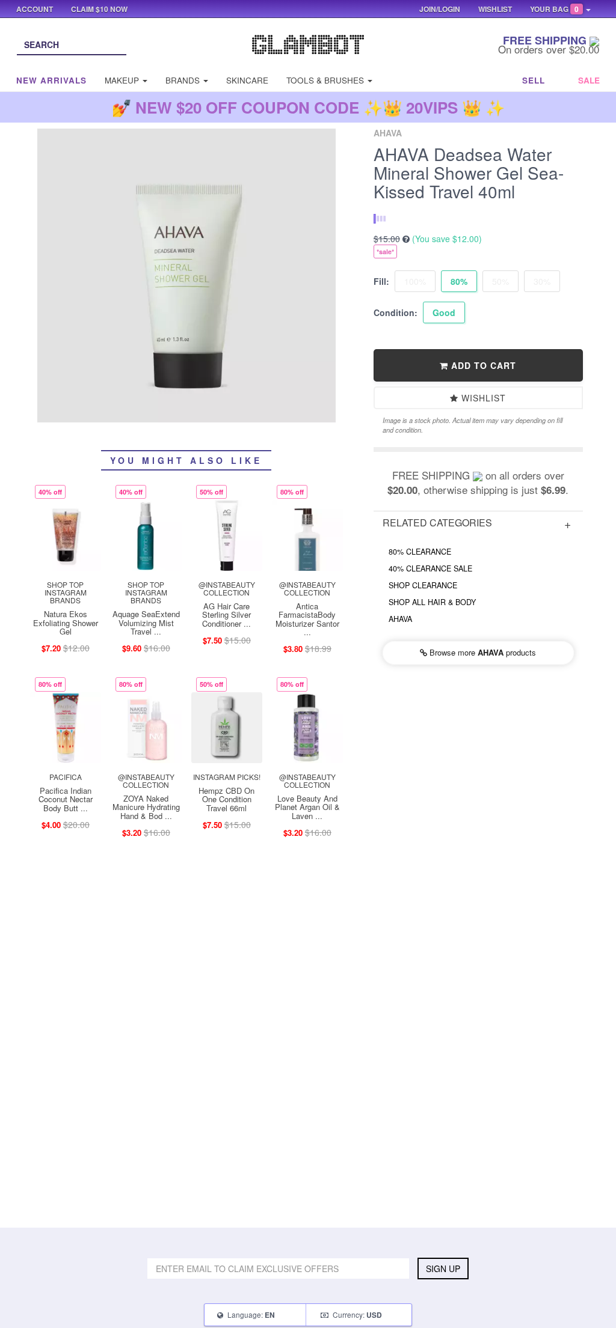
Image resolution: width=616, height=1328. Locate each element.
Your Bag (554, 9)
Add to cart (482, 365)
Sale (589, 80)
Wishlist (482, 398)
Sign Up (443, 1269)
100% (415, 281)
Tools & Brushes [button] (326, 80)
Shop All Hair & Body (432, 602)
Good (444, 312)
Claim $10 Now (99, 9)
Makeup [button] (123, 80)
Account (34, 9)
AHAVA (400, 619)
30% (542, 281)
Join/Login (439, 9)
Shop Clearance (423, 585)
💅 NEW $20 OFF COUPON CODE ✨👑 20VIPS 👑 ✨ (308, 107)
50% (500, 281)
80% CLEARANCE (420, 551)
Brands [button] (183, 80)
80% (459, 281)
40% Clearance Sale (430, 568)
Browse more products (481, 652)
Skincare (247, 80)
